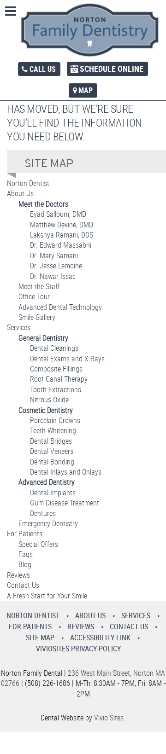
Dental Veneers (51, 451)
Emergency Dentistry (48, 523)
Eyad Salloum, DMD (58, 214)
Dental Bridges (51, 441)
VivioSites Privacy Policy (78, 649)
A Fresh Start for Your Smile (47, 596)
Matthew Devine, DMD (61, 225)
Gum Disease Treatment (64, 503)
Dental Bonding (52, 462)
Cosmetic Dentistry (45, 410)
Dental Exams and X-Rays (67, 359)
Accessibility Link (100, 637)
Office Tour (34, 296)
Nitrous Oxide (49, 399)
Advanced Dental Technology (60, 307)
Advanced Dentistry (46, 482)
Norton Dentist (28, 183)
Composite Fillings (56, 369)
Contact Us (23, 585)
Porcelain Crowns (55, 420)
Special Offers (38, 544)
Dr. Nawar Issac (53, 276)
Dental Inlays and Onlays (65, 472)
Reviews (18, 575)
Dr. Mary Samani (54, 255)
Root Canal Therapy (59, 379)
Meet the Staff (39, 286)
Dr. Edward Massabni (60, 245)
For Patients (24, 533)
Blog (24, 564)
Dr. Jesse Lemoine (56, 266)
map (85, 90)
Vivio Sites (109, 718)
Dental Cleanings (54, 348)
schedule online (111, 68)
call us (43, 69)
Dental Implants (53, 492)
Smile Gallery (36, 317)
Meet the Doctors (43, 204)
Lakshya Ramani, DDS (61, 235)
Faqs (25, 554)
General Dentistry (43, 338)
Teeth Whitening (53, 430)
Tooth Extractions (55, 389)
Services (18, 327)
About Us (20, 193)
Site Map (40, 637)
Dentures (43, 513)
